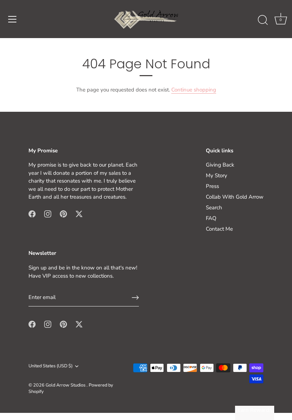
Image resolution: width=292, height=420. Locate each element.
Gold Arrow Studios (66, 385)
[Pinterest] (63, 213)
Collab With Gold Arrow (235, 196)
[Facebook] (32, 213)
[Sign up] (135, 297)
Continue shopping (193, 89)
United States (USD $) (50, 366)
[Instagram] (47, 213)
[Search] (263, 20)
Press (212, 186)
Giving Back (220, 164)
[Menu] (12, 19)
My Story (216, 175)
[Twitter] (79, 213)
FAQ (211, 218)
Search (214, 207)
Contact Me (219, 228)
